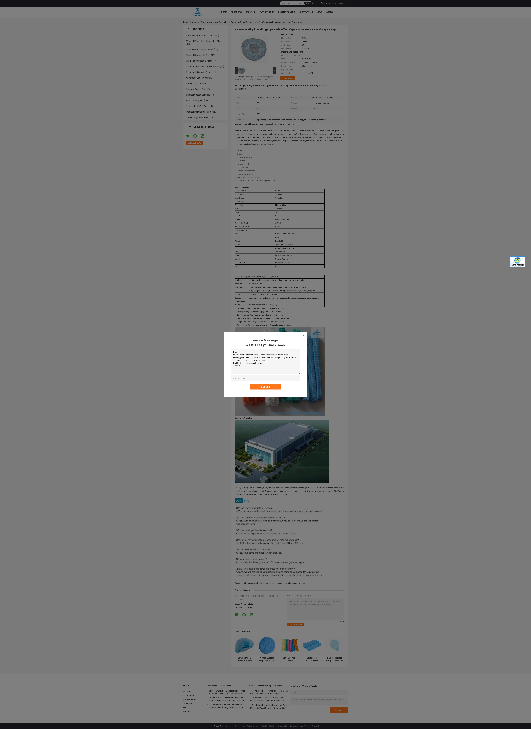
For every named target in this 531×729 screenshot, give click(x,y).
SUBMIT (265, 386)
